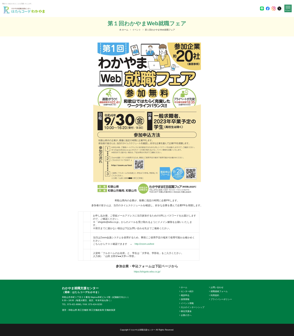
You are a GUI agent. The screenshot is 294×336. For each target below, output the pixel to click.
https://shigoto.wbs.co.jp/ (147, 271)
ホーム (125, 29)
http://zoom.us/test (144, 244)
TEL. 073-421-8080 (71, 304)
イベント (136, 29)
